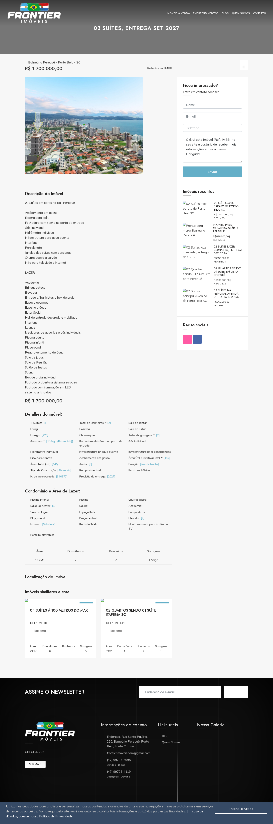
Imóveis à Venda (178, 13)
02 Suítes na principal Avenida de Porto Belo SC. (227, 293)
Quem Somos (171, 742)
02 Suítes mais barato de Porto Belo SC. (226, 206)
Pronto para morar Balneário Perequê (225, 228)
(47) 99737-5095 (119, 760)
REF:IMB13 (219, 239)
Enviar (212, 172)
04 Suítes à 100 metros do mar (59, 610)
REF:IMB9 (219, 218)
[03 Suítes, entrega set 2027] (84, 125)
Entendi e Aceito (241, 809)
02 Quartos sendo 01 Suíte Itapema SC (131, 612)
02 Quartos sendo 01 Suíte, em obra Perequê (227, 271)
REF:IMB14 (220, 261)
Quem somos (241, 13)
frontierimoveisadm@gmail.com (128, 753)
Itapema (40, 631)
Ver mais (35, 764)
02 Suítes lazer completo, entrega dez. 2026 (228, 250)
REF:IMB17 (220, 305)
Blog (225, 13)
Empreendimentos (206, 13)
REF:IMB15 (220, 283)
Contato (259, 13)
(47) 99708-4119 (119, 771)
